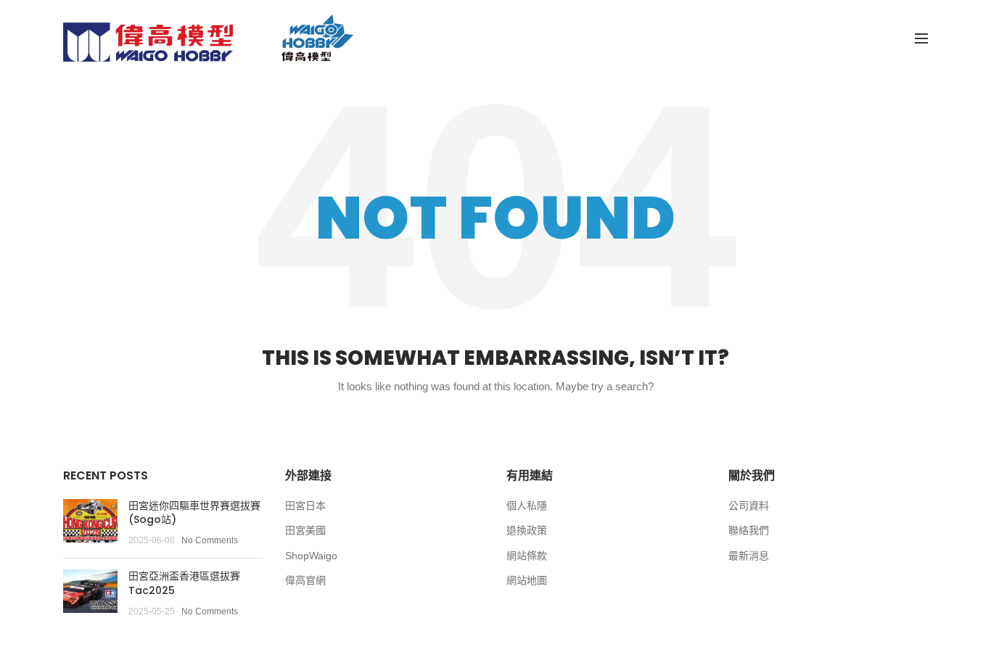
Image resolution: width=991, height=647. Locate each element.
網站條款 (526, 555)
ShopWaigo (311, 555)
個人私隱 (526, 505)
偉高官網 (305, 580)
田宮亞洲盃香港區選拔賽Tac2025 (184, 583)
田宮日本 (305, 505)
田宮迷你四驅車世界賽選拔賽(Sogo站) (194, 512)
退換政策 (526, 530)
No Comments (209, 540)
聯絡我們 (748, 530)
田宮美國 (305, 530)
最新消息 (748, 555)
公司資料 (748, 505)
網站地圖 (526, 580)
